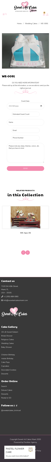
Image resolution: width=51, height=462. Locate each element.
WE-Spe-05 (25, 233)
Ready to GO (6, 398)
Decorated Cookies (8, 370)
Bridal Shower (7, 336)
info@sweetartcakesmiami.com (16, 300)
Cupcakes (5, 366)
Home (19, 23)
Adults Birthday (7, 358)
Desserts (4, 374)
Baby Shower (6, 347)
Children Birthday (8, 355)
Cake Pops (5, 362)
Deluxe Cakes (6, 390)
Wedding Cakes (31, 23)
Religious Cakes (7, 339)
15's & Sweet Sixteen (9, 332)
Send (25, 168)
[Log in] (47, 14)
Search (4, 386)
